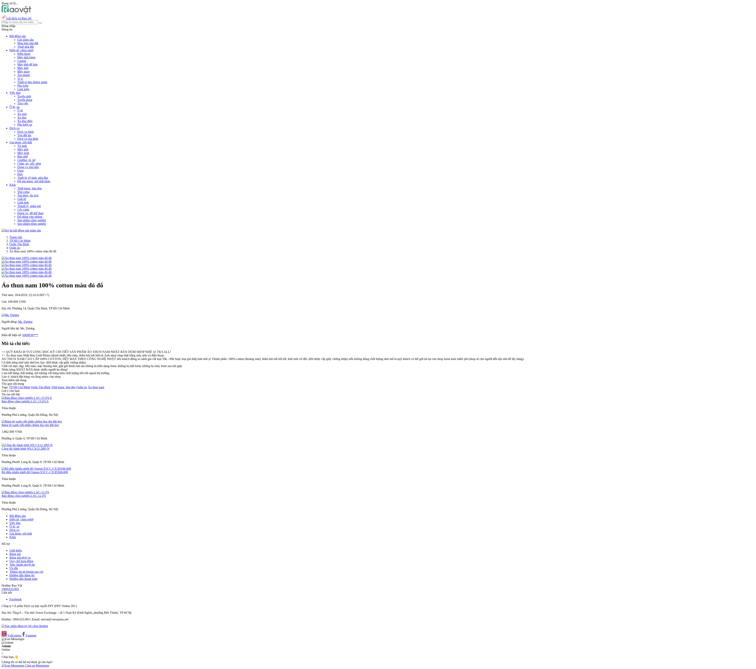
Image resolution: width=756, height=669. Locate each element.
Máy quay (23, 71)
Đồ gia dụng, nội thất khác (33, 181)
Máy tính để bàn (27, 64)
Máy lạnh (23, 153)
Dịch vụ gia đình (27, 138)
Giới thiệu (15, 550)
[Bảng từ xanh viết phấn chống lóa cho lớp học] (32, 421)
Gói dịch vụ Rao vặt (18, 18)
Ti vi (20, 78)
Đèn (20, 174)
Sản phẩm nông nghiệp (31, 223)
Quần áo (14, 247)
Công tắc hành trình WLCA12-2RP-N (25, 448)
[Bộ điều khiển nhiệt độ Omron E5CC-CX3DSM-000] (36, 468)
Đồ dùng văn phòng (29, 216)
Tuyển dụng (24, 100)
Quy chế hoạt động (21, 561)
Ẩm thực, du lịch (27, 195)
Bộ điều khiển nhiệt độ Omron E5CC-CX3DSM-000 (35, 472)
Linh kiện (23, 89)
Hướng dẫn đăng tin (21, 575)
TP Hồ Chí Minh (20, 240)
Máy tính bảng (26, 57)
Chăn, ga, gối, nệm (29, 163)
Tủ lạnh (22, 146)
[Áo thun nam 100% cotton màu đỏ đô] (27, 258)
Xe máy (22, 114)
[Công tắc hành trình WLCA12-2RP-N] (27, 445)
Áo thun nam (96, 387)
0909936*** (30, 335)
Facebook (15, 599)
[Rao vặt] (16, 13)
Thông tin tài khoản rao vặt (26, 571)
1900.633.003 (10, 589)
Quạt (20, 170)
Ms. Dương (25, 321)
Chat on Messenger (36, 665)
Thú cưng (23, 192)
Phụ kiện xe (24, 124)
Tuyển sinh (24, 96)
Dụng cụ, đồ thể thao (30, 213)
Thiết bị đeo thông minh (32, 82)
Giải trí (21, 199)
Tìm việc (22, 103)
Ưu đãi (13, 568)
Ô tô (20, 110)
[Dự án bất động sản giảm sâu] (21, 230)
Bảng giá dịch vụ (20, 557)
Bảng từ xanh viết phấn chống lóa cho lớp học (30, 425)
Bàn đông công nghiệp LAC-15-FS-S (25, 401)
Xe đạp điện (24, 121)
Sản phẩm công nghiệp (31, 220)
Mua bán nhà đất (27, 43)
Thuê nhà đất (25, 46)
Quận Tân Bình (19, 244)
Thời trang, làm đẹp (29, 188)
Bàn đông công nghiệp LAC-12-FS (24, 495)
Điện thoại (23, 53)
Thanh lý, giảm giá (29, 206)
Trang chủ (15, 237)
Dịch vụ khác (25, 131)
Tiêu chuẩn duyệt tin (22, 564)
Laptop (21, 61)
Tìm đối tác (24, 135)
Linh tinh (23, 202)
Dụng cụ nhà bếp (28, 167)
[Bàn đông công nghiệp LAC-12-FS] (25, 492)
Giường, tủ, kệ (26, 160)
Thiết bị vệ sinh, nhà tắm (32, 177)
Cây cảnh (23, 209)
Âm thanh (23, 75)
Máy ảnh (22, 68)
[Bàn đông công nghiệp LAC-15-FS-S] (27, 398)
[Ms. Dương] (10, 315)
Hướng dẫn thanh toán (23, 578)
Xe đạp (21, 117)
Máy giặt (22, 149)
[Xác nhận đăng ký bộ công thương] (25, 626)
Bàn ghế (22, 156)
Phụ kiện (22, 85)
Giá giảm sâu (25, 39)
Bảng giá (15, 554)
